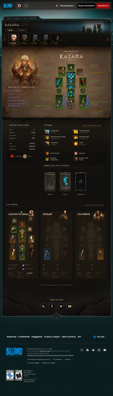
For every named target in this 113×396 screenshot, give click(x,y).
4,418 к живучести (13, 97)
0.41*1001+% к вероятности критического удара (17, 105)
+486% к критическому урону (17, 100)
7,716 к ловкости (15, 91)
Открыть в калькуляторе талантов (91, 125)
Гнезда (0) (11, 94)
